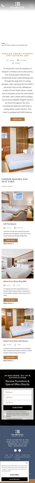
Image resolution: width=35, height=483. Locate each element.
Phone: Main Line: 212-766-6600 (17, 442)
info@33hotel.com (20, 446)
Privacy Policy (26, 455)
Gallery (17, 455)
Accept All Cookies (15, 479)
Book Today (17, 119)
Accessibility (8, 457)
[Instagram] (19, 450)
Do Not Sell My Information (22, 457)
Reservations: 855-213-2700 (17, 444)
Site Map (17, 459)
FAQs (6, 455)
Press (11, 455)
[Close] (26, 463)
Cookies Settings (14, 474)
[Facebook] (15, 450)
